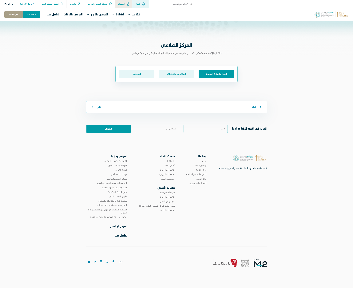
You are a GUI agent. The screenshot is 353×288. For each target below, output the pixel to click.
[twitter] (107, 262)
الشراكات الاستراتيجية (198, 183)
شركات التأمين (121, 170)
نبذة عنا (136, 14)
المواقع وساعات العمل (117, 166)
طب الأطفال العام (167, 193)
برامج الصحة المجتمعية (117, 192)
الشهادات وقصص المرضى (116, 161)
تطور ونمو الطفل (167, 201)
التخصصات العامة (168, 179)
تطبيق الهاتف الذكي (50, 4)
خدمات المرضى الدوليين (97, 4)
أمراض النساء (169, 166)
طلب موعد (31, 14)
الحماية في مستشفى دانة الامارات (112, 205)
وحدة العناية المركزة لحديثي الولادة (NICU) (157, 206)
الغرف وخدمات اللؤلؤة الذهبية (114, 188)
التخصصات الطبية (167, 170)
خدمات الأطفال (166, 187)
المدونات (137, 74)
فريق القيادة (201, 170)
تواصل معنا (53, 14)
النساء (138, 4)
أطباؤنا (120, 14)
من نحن (203, 161)
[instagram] (101, 262)
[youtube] (89, 262)
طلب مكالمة (13, 14)
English (8, 4)
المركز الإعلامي (118, 226)
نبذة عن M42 (201, 166)
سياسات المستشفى (119, 174)
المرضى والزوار (99, 14)
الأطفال (121, 4)
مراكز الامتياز (201, 179)
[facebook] (113, 262)
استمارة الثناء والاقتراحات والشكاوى (112, 201)
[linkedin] (95, 262)
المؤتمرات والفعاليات (176, 74)
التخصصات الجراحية (167, 174)
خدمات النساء (167, 156)
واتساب (73, 4)
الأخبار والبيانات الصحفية (216, 74)
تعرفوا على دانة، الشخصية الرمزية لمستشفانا (108, 217)
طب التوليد (170, 161)
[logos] (263, 263)
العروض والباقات (73, 14)
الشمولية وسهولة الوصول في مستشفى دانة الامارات (107, 211)
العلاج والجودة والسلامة (196, 174)
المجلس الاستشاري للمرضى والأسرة (112, 183)
